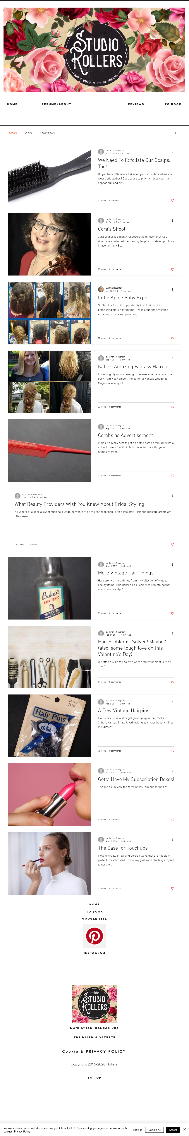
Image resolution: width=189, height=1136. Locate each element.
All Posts (12, 132)
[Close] (184, 1129)
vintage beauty (47, 132)
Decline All (154, 1130)
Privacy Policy (22, 1131)
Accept (173, 1130)
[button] (176, 133)
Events (28, 132)
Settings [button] (137, 1130)
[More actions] (174, 152)
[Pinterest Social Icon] (94, 936)
